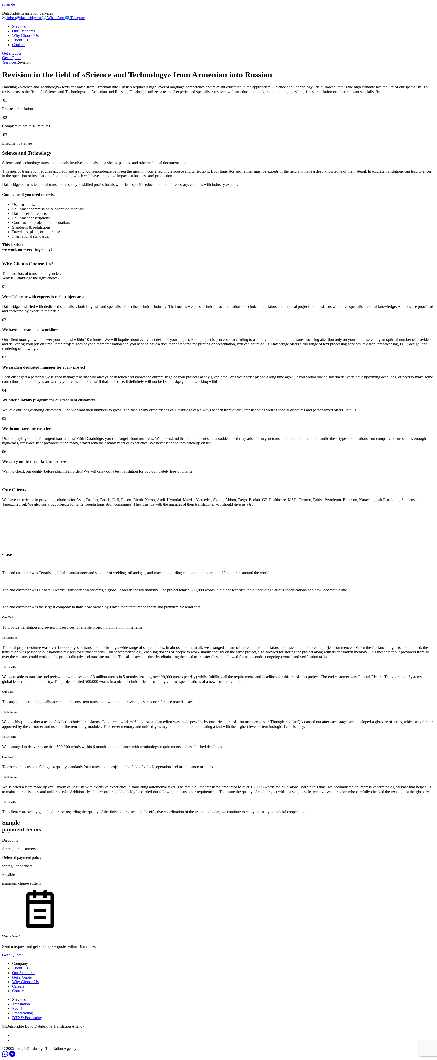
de (13, 4)
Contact (18, 44)
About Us (20, 40)
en (8, 4)
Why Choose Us (25, 35)
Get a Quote (11, 53)
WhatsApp (55, 18)
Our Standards (23, 31)
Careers (18, 986)
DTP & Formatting (27, 1018)
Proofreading (22, 1013)
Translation (21, 1004)
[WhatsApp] (5, 1055)
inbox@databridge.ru (24, 18)
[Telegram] (12, 1055)
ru (3, 4)
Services (19, 26)
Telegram (77, 18)
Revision (19, 1008)
